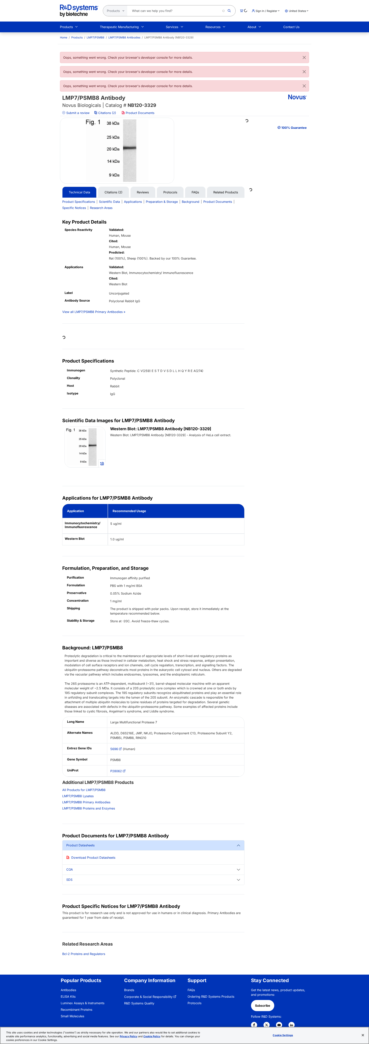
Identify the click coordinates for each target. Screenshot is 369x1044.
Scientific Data (109, 202)
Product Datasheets (80, 845)
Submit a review (77, 113)
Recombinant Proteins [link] (76, 1010)
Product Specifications (78, 202)
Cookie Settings (283, 1035)
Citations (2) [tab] (113, 192)
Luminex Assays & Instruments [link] (82, 1003)
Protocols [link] (194, 1003)
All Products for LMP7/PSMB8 (84, 790)
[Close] (304, 57)
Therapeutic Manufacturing (119, 27)
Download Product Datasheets (93, 857)
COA (69, 869)
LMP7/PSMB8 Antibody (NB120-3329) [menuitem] (169, 37)
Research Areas (101, 208)
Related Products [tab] (225, 192)
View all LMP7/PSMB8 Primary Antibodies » (93, 312)
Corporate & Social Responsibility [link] (148, 997)
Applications (133, 202)
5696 (114, 749)
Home (63, 37)
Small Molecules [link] (72, 1016)
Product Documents (139, 113)
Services (172, 27)
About (252, 27)
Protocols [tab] (170, 192)
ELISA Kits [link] (68, 996)
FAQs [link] (191, 990)
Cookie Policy (151, 1036)
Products (66, 27)
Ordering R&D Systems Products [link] (211, 996)
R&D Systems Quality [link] (139, 1003)
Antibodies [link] (68, 990)
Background (190, 202)
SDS (69, 880)
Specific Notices (74, 208)
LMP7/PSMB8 (95, 37)
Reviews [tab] (143, 192)
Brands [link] (129, 990)
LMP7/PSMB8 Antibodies (124, 37)
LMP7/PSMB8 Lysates (78, 796)
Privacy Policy (128, 1036)
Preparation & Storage (162, 202)
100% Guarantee (294, 128)
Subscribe (262, 1005)
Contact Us (291, 27)
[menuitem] (63, 37)
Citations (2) (107, 113)
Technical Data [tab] (79, 192)
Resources (212, 27)
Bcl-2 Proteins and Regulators (83, 954)
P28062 (116, 771)
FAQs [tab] (195, 192)
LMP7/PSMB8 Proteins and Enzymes (88, 808)
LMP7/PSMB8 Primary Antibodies (86, 802)
